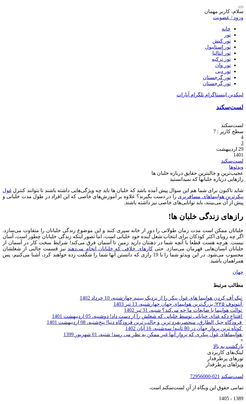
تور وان (223, 65)
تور (227, 34)
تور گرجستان (217, 77)
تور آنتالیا (221, 53)
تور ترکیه (221, 59)
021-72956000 (205, 376)
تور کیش (221, 41)
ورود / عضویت (228, 17)
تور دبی (223, 71)
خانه (226, 28)
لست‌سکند (229, 107)
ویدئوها (236, 167)
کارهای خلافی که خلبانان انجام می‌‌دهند (110, 248)
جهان (238, 272)
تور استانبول (218, 47)
